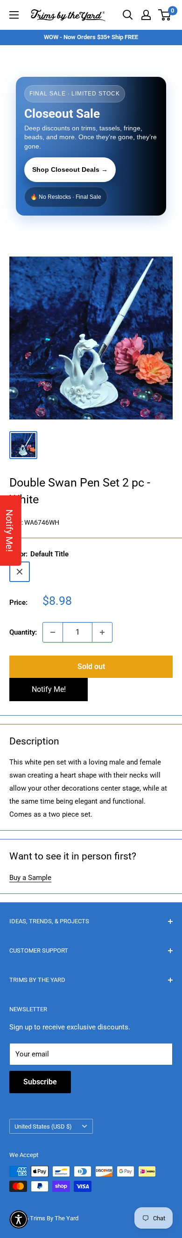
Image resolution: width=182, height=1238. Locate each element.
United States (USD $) (43, 1126)
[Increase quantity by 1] (102, 632)
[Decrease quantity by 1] (53, 632)
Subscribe (40, 1081)
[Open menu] (14, 15)
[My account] (146, 15)
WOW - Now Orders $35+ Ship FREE (91, 37)
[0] (165, 14)
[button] (18, 1219)
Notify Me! (49, 689)
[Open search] (128, 15)
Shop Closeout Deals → (70, 169)
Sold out (91, 666)
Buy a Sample (30, 877)
